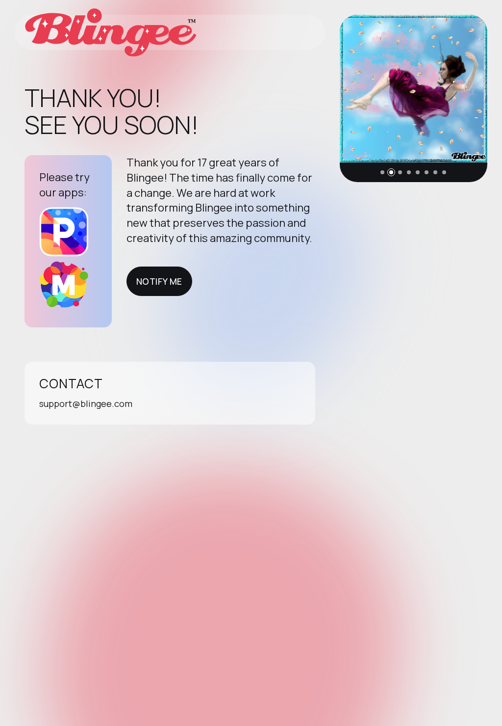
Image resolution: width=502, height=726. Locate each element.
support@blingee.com (85, 403)
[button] (382, 172)
